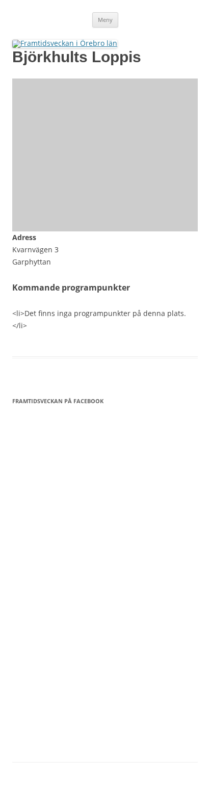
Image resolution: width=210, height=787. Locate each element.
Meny (105, 19)
